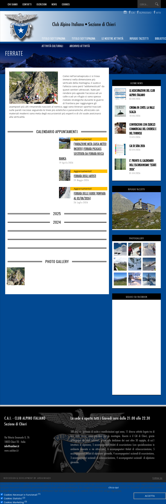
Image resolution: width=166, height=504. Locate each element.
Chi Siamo (13, 4)
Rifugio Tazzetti (139, 38)
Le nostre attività (112, 38)
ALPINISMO (145, 12)
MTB (158, 12)
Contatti (27, 4)
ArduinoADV (44, 478)
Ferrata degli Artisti (85, 176)
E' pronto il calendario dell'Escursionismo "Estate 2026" (142, 165)
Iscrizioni (41, 4)
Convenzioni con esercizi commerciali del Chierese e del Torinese (142, 129)
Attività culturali (52, 46)
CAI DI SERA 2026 (137, 145)
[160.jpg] (16, 277)
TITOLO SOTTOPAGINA (53, 38)
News (54, 4)
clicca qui (113, 487)
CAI (133, 12)
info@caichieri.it (11, 446)
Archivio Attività (80, 46)
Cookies (66, 4)
